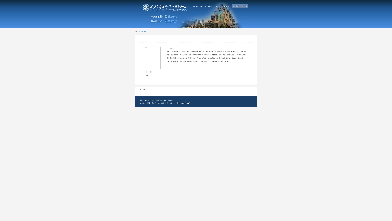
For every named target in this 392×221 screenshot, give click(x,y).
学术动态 (211, 6)
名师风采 (219, 6)
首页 (136, 31)
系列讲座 (226, 6)
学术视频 (203, 6)
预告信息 (195, 6)
